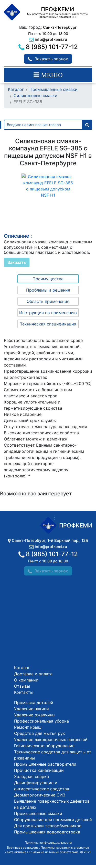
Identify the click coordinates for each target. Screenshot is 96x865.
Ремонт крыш (27, 727)
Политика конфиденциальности (48, 842)
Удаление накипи (31, 708)
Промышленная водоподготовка (47, 831)
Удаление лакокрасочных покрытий (51, 739)
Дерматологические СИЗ (39, 794)
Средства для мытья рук (39, 733)
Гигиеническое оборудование (44, 745)
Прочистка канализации (39, 770)
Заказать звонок (51, 58)
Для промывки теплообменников (47, 825)
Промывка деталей (33, 702)
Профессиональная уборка (41, 721)
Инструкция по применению (48, 312)
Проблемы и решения (48, 290)
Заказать (16, 262)
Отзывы (22, 686)
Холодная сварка (31, 776)
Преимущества (48, 278)
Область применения (48, 301)
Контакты (23, 692)
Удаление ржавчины (34, 714)
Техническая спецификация (48, 323)
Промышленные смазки (53, 89)
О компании (26, 680)
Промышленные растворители (45, 764)
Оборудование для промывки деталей (53, 819)
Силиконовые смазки (35, 95)
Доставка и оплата (33, 673)
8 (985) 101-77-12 (52, 47)
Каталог (16, 89)
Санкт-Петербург (60, 27)
